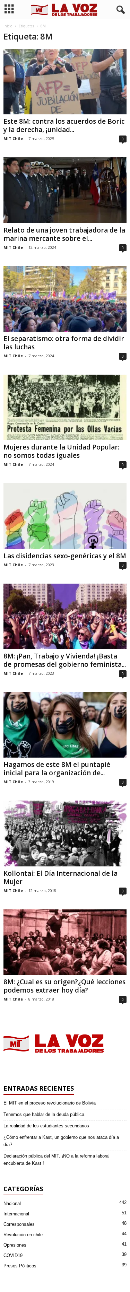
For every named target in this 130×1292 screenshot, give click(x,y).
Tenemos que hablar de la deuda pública (43, 1114)
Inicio (7, 26)
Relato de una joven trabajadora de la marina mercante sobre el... (64, 234)
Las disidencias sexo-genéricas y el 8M (64, 555)
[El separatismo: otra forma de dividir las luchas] (65, 299)
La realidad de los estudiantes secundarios (46, 1125)
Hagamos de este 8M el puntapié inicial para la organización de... (56, 768)
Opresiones (14, 1245)
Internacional (16, 1213)
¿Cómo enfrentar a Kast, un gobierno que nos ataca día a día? (61, 1141)
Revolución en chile (23, 1234)
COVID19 (13, 1255)
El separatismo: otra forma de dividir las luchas (63, 342)
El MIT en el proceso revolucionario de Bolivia (49, 1103)
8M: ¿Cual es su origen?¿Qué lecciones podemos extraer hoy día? (64, 986)
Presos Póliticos (19, 1265)
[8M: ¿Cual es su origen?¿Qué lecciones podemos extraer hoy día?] (65, 942)
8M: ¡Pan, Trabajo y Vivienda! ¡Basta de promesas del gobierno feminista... (64, 660)
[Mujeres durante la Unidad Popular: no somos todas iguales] (65, 407)
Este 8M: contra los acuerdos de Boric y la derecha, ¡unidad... (63, 125)
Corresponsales (19, 1224)
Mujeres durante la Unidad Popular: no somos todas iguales (61, 451)
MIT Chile (13, 138)
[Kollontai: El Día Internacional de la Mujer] (65, 833)
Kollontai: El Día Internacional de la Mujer (60, 877)
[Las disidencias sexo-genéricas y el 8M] (65, 516)
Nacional (12, 1203)
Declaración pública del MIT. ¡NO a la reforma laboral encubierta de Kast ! (56, 1159)
